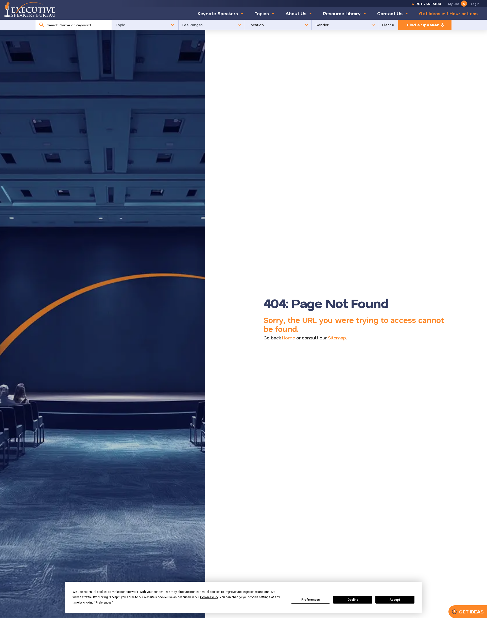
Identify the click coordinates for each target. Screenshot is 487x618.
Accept (395, 600)
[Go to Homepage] (30, 9)
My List (456, 4)
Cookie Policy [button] (209, 597)
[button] (145, 25)
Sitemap (337, 338)
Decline (352, 600)
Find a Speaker (423, 24)
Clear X (388, 24)
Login (475, 4)
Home (288, 338)
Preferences (310, 600)
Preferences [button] (104, 602)
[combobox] (77, 25)
